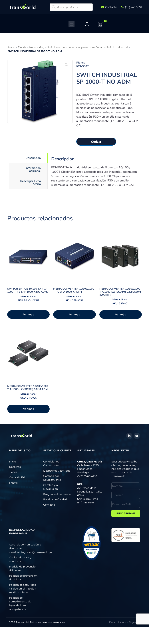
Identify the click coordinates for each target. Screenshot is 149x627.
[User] (87, 24)
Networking (36, 47)
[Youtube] (137, 436)
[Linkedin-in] (129, 436)
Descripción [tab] (33, 158)
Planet (80, 62)
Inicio (11, 47)
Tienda (22, 47)
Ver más (28, 314)
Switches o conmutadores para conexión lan (75, 47)
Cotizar (96, 141)
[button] (71, 24)
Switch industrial (117, 47)
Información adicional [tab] (33, 169)
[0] (100, 25)
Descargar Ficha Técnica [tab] (30, 182)
